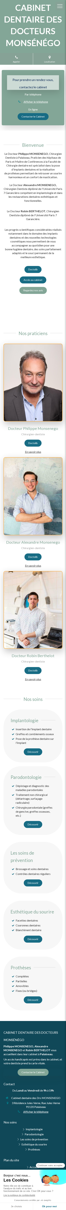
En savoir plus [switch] (33, 451)
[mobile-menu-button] (59, 6)
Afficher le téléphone (36, 101)
